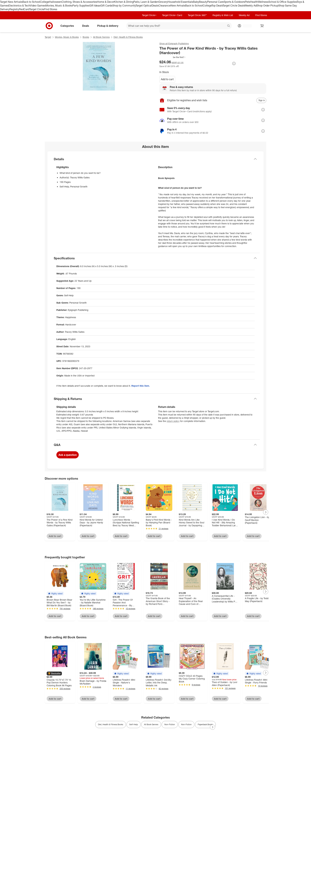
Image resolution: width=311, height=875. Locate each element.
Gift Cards (106, 5)
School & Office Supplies (282, 1)
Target (48, 37)
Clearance (164, 5)
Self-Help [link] (133, 724)
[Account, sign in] (246, 25)
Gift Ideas (94, 5)
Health (254, 1)
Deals (155, 5)
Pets (247, 1)
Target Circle (36, 9)
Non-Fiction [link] (169, 724)
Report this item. (140, 385)
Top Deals (217, 5)
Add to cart (167, 79)
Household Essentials (180, 1)
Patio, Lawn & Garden (145, 1)
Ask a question (67, 454)
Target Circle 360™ (197, 15)
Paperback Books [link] (205, 724)
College (44, 1)
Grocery (163, 1)
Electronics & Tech (19, 5)
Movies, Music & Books (59, 5)
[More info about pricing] (234, 63)
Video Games (38, 5)
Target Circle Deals (233, 5)
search (229, 26)
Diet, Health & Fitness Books (128, 37)
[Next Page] (265, 512)
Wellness (263, 1)
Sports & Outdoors (234, 1)
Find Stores (50, 9)
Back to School (31, 1)
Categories (67, 25)
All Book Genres (101, 37)
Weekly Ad (250, 5)
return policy (173, 421)
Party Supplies (80, 5)
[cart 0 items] (262, 25)
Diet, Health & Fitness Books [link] (110, 724)
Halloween (55, 1)
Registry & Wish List (223, 15)
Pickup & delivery (107, 25)
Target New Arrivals (11, 1)
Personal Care (215, 1)
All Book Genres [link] (151, 724)
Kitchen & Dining (123, 1)
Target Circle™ (149, 15)
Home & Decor (105, 1)
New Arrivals (178, 5)
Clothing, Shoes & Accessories (79, 1)
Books (86, 37)
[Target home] (49, 26)
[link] (172, 57)
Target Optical (144, 5)
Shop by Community (124, 5)
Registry (14, 9)
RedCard (24, 9)
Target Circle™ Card (172, 15)
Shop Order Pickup (267, 5)
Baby (196, 1)
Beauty (203, 1)
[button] (172, 57)
